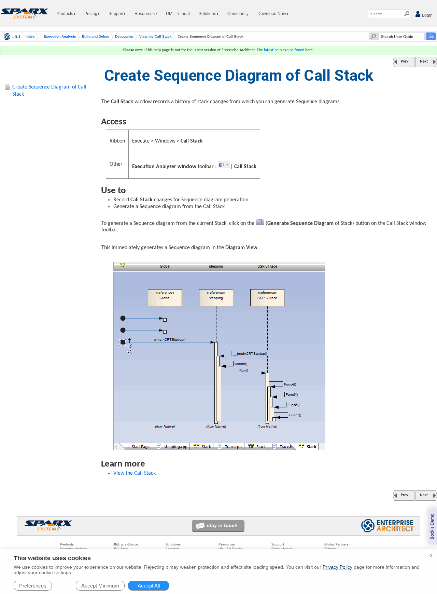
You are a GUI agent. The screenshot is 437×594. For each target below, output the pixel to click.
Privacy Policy (337, 567)
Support (116, 13)
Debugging (124, 36)
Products (65, 13)
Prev (404, 61)
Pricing (91, 13)
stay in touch (222, 525)
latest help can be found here (288, 50)
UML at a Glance (125, 544)
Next (424, 61)
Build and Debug (95, 36)
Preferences (32, 586)
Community (238, 13)
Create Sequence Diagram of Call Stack (49, 90)
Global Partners (336, 544)
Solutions (208, 13)
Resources (145, 13)
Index (30, 36)
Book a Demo (432, 526)
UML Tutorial (178, 13)
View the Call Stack (155, 36)
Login (427, 15)
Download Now (272, 13)
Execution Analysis (60, 36)
